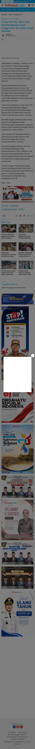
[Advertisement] (17, 374)
